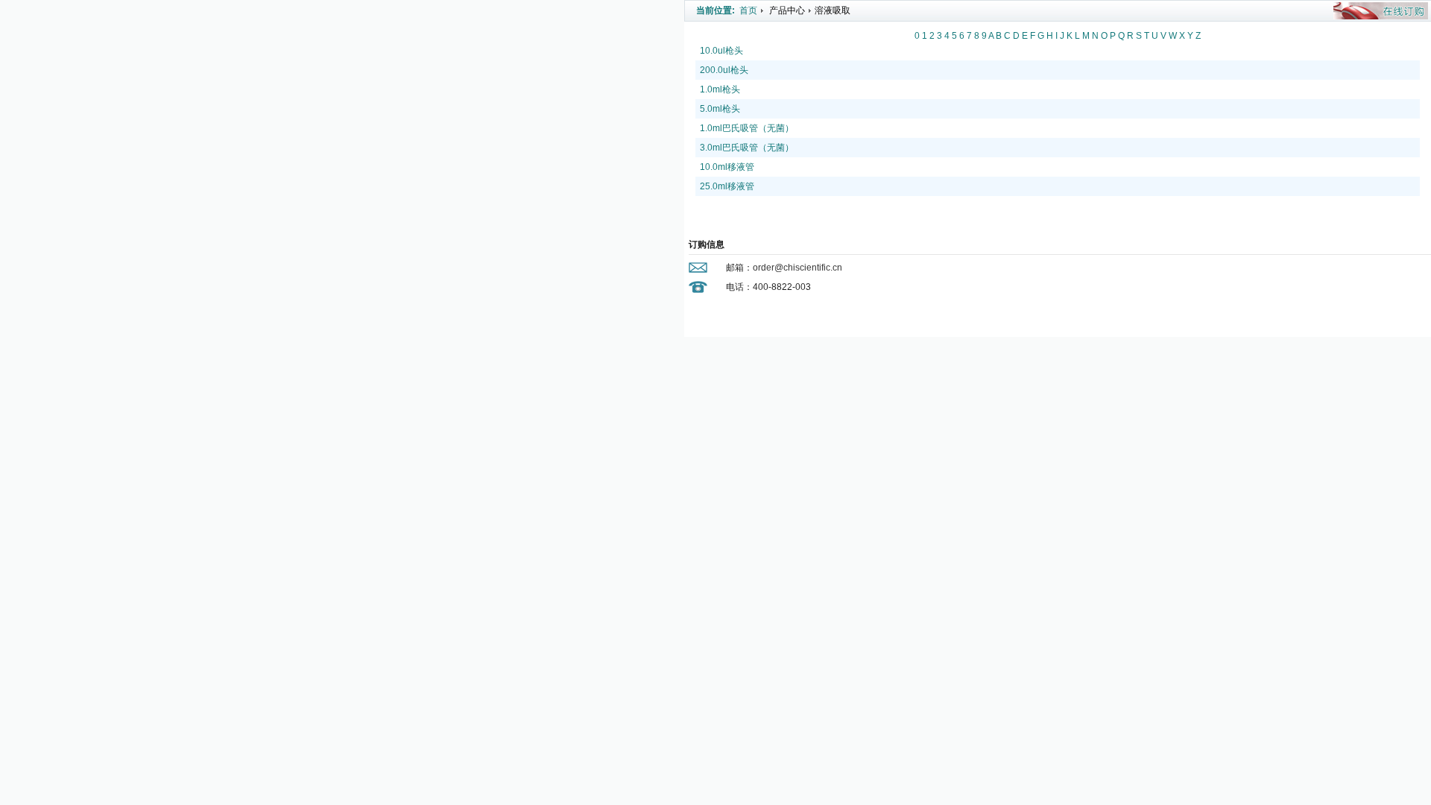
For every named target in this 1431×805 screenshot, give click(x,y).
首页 (748, 10)
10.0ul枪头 (721, 50)
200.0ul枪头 (724, 70)
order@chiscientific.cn (797, 267)
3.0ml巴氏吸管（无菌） (747, 147)
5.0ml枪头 (720, 109)
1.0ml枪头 (720, 89)
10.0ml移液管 (727, 167)
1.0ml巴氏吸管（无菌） (747, 128)
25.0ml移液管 (727, 186)
